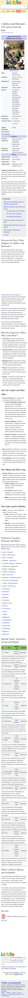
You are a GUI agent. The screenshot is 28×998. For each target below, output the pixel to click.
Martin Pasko (15, 83)
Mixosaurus (5, 631)
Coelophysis (5, 623)
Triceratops (10, 558)
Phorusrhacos (6, 608)
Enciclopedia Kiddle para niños (16, 994)
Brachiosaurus (14, 580)
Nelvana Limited (16, 148)
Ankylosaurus (12, 586)
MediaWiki (3, 991)
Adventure (14, 73)
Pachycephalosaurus (15, 577)
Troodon (4, 611)
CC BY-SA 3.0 (17, 985)
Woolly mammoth (7, 603)
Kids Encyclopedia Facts (7, 32)
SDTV (18, 159)
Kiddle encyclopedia (15, 957)
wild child (19, 523)
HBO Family (14, 880)
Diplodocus (19, 563)
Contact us (4, 994)
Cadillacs (16, 345)
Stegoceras (5, 634)
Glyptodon (5, 597)
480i (13, 159)
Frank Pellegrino (16, 104)
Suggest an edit (18, 974)
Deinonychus (6, 589)
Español (23, 11)
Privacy (19, 992)
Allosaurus (4, 312)
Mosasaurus (12, 572)
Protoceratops (6, 628)
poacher (18, 475)
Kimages (13, 11)
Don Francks (15, 95)
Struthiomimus (6, 625)
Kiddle (2, 992)
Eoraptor (4, 614)
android (18, 794)
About (13, 992)
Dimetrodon (5, 594)
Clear (22, 6)
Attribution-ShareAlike (17, 961)
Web (4, 11)
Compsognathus (7, 620)
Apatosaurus (12, 560)
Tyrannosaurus (11, 555)
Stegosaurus (14, 566)
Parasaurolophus (13, 583)
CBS (13, 157)
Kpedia (18, 11)
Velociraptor (5, 592)
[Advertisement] (14, 17)
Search (25, 6)
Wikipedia (3, 989)
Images (8, 11)
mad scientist (16, 460)
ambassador (4, 297)
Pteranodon (10, 575)
